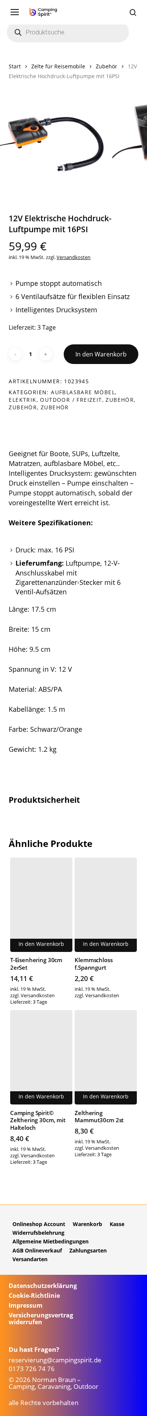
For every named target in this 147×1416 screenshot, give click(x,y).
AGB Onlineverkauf (37, 1250)
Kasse (117, 1224)
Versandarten (29, 1259)
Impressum (26, 1305)
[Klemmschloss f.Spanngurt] (106, 905)
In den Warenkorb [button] (41, 943)
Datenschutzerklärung (43, 1285)
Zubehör (106, 66)
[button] (15, 12)
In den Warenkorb (101, 354)
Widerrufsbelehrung (38, 1233)
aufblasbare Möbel (83, 392)
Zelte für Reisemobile (58, 66)
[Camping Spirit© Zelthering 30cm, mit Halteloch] (41, 1057)
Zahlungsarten (88, 1250)
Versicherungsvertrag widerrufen (41, 1318)
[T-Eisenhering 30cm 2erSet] (41, 905)
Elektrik (22, 399)
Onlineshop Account (38, 1224)
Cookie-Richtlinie (34, 1295)
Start (15, 66)
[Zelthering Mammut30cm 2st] (106, 1057)
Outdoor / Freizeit (71, 399)
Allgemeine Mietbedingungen (50, 1241)
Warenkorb (87, 1224)
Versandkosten (73, 257)
